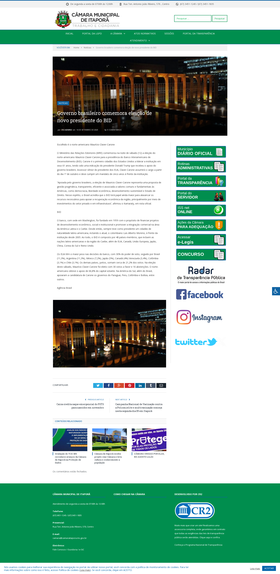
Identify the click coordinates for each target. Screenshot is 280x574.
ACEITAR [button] (269, 568)
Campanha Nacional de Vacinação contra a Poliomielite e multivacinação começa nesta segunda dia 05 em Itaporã (138, 408)
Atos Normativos (145, 33)
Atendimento (138, 40)
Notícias (63, 103)
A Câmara (116, 33)
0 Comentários (114, 130)
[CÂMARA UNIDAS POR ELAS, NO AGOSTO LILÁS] (149, 439)
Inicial (69, 33)
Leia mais (85, 569)
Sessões (169, 33)
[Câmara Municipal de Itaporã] (88, 18)
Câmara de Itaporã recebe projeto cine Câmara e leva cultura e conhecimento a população (108, 458)
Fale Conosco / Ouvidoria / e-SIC (68, 549)
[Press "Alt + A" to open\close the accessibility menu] (276, 291)
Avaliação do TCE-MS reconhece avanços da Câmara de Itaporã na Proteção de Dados (70, 458)
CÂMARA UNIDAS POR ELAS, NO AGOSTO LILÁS (149, 455)
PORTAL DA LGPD (92, 33)
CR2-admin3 (66, 130)
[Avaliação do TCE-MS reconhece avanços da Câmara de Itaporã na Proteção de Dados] (70, 439)
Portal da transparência (199, 33)
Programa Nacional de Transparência (204, 544)
